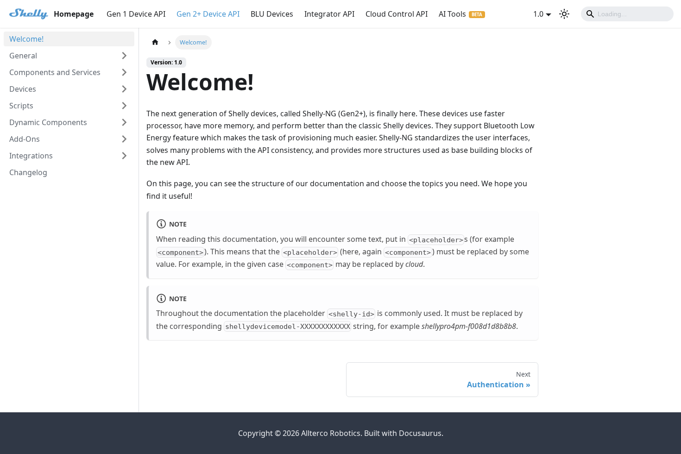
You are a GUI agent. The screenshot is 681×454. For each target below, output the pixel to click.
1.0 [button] (538, 14)
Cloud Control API (397, 14)
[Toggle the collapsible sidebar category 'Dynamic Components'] (124, 122)
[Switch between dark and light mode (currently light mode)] (564, 13)
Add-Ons (24, 139)
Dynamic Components (48, 122)
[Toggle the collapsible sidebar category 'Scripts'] (124, 105)
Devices (22, 89)
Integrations (31, 156)
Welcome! (26, 39)
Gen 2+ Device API (208, 14)
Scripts (21, 106)
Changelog (28, 172)
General (23, 55)
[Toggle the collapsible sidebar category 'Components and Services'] (124, 72)
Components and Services (55, 72)
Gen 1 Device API (136, 14)
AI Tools (452, 14)
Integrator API (329, 14)
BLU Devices (272, 14)
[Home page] (155, 42)
